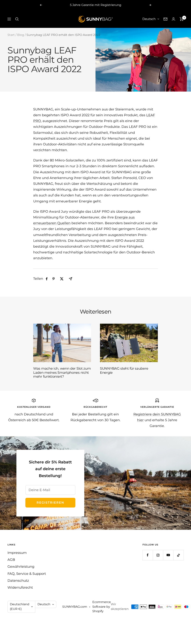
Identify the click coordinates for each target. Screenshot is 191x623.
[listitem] (47, 278)
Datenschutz (18, 581)
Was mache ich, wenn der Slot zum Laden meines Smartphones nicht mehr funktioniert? (62, 372)
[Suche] (17, 19)
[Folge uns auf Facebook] (148, 555)
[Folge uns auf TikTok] (178, 555)
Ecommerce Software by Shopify (101, 606)
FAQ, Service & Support (26, 574)
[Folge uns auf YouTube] (168, 555)
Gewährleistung (20, 567)
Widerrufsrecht (20, 587)
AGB (11, 560)
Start (11, 35)
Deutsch (149, 19)
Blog (20, 35)
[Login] (173, 19)
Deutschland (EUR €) (19, 606)
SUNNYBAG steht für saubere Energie (124, 370)
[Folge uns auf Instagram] (158, 555)
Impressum (17, 553)
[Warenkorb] (182, 19)
